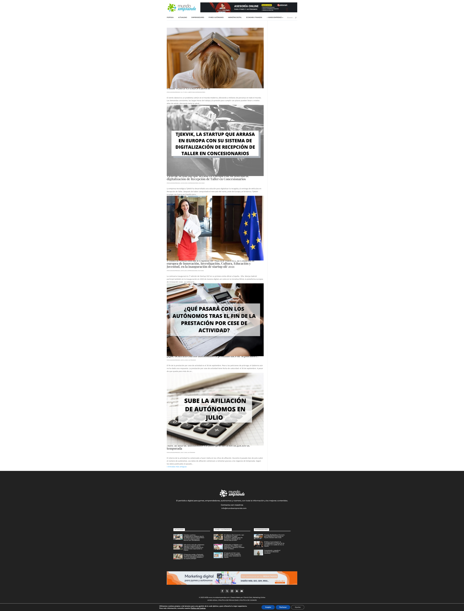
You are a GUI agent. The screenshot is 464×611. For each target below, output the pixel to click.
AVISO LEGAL (212, 600)
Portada (170, 17)
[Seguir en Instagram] (232, 591)
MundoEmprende (174, 92)
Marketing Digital (235, 17)
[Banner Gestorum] (248, 12)
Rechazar (283, 607)
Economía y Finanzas (254, 17)
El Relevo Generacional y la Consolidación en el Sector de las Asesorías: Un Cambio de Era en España (274, 544)
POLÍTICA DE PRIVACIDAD (229, 600)
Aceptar (268, 607)
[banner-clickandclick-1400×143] (232, 584)
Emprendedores (197, 17)
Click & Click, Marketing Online (254, 597)
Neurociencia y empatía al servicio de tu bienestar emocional (272, 551)
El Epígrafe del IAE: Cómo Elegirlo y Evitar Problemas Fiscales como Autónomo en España (232, 555)
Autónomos (192, 360)
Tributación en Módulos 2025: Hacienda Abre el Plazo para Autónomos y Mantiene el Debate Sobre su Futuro (234, 547)
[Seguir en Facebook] (222, 591)
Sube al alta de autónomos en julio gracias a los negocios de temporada (208, 446)
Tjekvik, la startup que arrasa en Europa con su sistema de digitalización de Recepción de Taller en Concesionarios (208, 177)
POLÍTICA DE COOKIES (248, 600)
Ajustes (298, 607)
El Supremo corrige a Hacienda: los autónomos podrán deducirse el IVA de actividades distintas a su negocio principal (194, 556)
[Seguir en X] (227, 591)
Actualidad (182, 17)
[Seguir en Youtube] (242, 591)
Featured (202, 183)
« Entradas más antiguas (177, 466)
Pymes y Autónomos (216, 17)
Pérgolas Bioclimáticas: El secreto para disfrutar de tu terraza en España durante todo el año (274, 536)
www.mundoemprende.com (219, 597)
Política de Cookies (198, 608)
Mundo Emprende (275, 17)
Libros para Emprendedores (196, 92)
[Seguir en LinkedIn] (237, 591)
